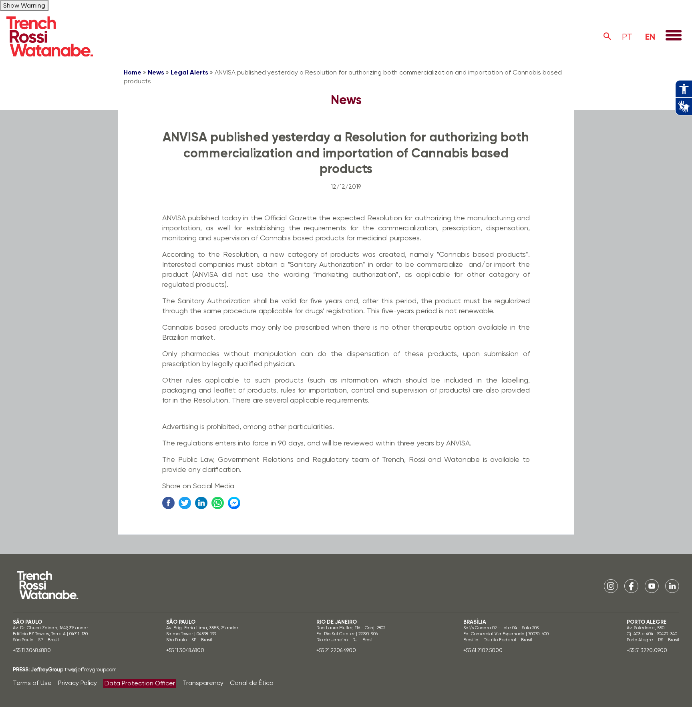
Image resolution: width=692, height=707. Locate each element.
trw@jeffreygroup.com (90, 670)
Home (132, 72)
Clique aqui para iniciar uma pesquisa (607, 36)
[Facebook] (631, 585)
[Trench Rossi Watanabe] (49, 36)
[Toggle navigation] (674, 36)
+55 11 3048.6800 (32, 650)
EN (650, 36)
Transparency (203, 683)
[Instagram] (611, 585)
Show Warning (24, 5)
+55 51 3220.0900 (647, 650)
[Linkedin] (672, 585)
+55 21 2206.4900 (336, 650)
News (156, 72)
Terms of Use (32, 683)
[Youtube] (652, 585)
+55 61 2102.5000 (483, 650)
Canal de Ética (252, 683)
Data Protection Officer (140, 683)
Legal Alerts (189, 72)
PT (627, 37)
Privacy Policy (77, 683)
